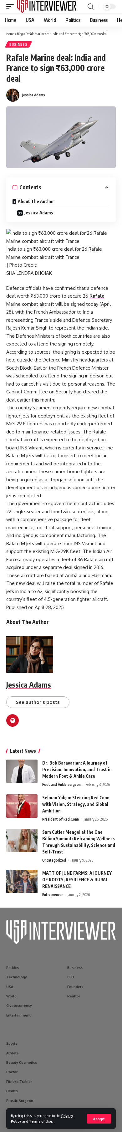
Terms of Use (40, 1121)
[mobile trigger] (11, 6)
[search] (90, 7)
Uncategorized (54, 860)
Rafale (96, 296)
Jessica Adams (33, 95)
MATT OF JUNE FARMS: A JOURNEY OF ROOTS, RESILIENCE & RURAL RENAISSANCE (77, 879)
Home (10, 34)
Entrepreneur (52, 894)
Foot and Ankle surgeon (61, 784)
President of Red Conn (60, 819)
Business (18, 44)
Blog (20, 34)
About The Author (36, 201)
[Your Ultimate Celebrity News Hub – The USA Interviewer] (46, 6)
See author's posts (38, 702)
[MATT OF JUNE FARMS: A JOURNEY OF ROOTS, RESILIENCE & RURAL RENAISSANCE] (22, 881)
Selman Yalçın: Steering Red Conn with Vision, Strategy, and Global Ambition (75, 804)
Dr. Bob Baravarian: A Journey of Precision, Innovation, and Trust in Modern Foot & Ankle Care (77, 769)
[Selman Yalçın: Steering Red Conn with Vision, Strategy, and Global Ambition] (22, 806)
